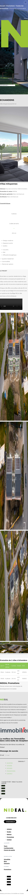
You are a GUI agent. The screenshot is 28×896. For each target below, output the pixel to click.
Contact (9, 773)
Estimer (9, 768)
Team (5, 846)
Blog (5, 861)
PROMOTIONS (7, 76)
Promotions (11, 771)
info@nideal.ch (10, 821)
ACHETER (6, 68)
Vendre (9, 765)
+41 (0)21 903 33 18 (11, 817)
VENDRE (5, 71)
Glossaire (7, 863)
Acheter (10, 763)
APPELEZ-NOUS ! (5, 65)
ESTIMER (5, 74)
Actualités (7, 859)
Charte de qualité (9, 850)
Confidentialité (8, 848)
